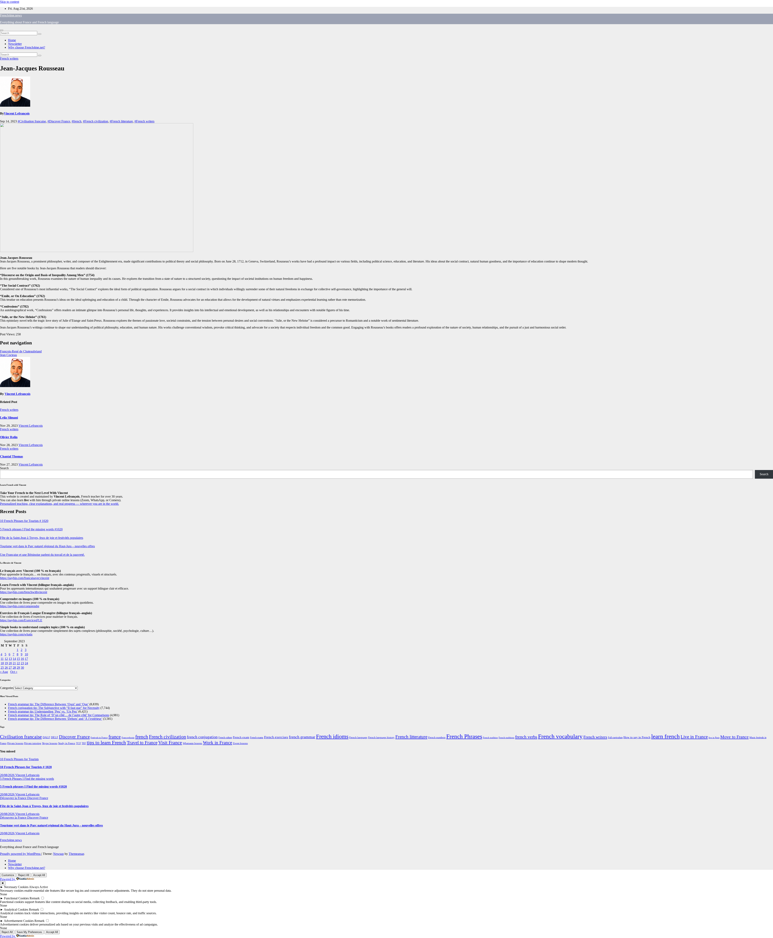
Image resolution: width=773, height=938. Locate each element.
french (141, 737)
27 (10, 667)
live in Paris (714, 738)
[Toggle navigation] (1, 30)
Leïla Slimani (9, 417)
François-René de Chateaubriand (21, 351)
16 (22, 658)
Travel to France (142, 742)
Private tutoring (32, 743)
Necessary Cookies (16, 887)
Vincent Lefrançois (17, 113)
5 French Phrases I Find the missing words (27, 778)
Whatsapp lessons (192, 743)
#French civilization (95, 121)
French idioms (332, 736)
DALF (46, 737)
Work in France (217, 742)
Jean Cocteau (8, 355)
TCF (78, 743)
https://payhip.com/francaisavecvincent (24, 578)
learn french (665, 736)
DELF (54, 737)
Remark (35, 898)
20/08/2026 (7, 775)
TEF (84, 743)
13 (10, 658)
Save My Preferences (29, 932)
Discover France (74, 736)
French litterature (411, 736)
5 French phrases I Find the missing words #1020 (31, 529)
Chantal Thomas (11, 456)
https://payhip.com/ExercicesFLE (21, 620)
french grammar (302, 737)
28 (14, 667)
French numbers (436, 737)
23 (22, 663)
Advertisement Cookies (19, 921)
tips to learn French (106, 742)
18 (2, 663)
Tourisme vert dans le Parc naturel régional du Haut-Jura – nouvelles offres (47, 546)
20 (10, 663)
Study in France (66, 743)
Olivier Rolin (9, 437)
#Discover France (59, 121)
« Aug (4, 672)
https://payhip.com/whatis (16, 634)
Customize (8, 875)
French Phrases (464, 736)
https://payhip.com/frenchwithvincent (23, 592)
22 (18, 663)
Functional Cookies (16, 898)
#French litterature (121, 121)
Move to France (734, 736)
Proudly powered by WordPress (20, 853)
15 (18, 658)
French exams (256, 737)
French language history (381, 737)
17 (26, 658)
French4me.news (11, 15)
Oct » (13, 672)
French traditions (506, 737)
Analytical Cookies (16, 909)
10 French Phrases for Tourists (19, 759)
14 (14, 658)
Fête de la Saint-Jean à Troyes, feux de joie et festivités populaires (41, 537)
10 (26, 654)
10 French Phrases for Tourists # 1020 (24, 521)
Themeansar (76, 853)
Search (4, 468)
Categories (6, 688)
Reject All (23, 875)
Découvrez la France (13, 798)
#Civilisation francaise (32, 121)
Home (12, 40)
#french (76, 121)
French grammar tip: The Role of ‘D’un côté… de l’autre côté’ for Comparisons (58, 715)
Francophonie (128, 737)
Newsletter (15, 43)
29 (18, 667)
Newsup (58, 853)
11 (2, 658)
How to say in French (636, 737)
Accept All (39, 875)
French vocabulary (560, 736)
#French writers (144, 121)
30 (22, 667)
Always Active (38, 887)
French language (358, 737)
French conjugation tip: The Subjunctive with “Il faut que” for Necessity (54, 708)
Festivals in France (99, 738)
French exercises (276, 737)
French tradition (490, 737)
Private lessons (15, 743)
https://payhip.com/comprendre (19, 606)
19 (6, 663)
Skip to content (9, 1)
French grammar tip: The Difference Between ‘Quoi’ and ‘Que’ (48, 704)
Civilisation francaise (21, 736)
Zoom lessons (240, 743)
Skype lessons (49, 743)
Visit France (170, 742)
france (115, 736)
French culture (225, 737)
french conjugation (202, 737)
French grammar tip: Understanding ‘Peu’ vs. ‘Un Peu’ (43, 711)
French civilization (167, 736)
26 (6, 667)
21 (14, 663)
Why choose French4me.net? (26, 47)
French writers (9, 58)
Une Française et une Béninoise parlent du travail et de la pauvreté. (42, 554)
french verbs (526, 736)
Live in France (694, 736)
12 (6, 658)
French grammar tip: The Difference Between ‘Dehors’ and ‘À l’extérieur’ (55, 718)
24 (26, 663)
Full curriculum (615, 737)
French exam (241, 737)
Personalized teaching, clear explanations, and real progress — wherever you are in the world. (59, 503)
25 (2, 667)
